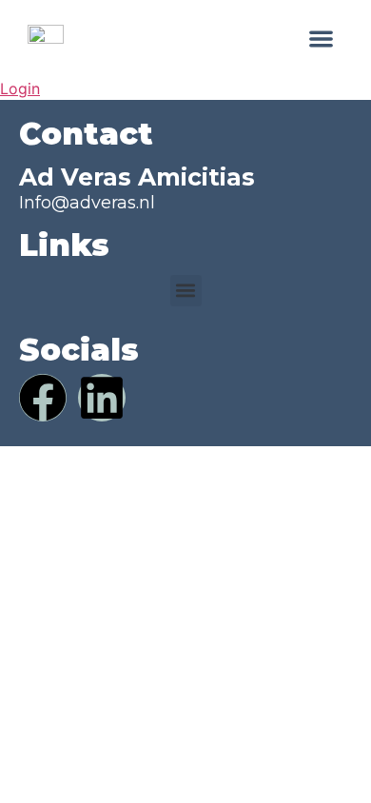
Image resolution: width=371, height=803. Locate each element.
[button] (322, 38)
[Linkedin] (102, 397)
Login (20, 88)
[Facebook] (43, 397)
